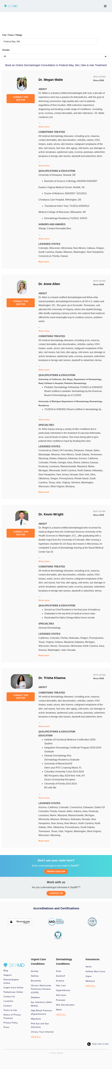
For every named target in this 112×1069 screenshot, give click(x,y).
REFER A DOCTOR (56, 871)
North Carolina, (69, 470)
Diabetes (35, 997)
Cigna (89, 976)
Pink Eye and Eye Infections (40, 1025)
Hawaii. (64, 256)
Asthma (35, 976)
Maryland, (82, 466)
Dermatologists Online (11, 981)
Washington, (80, 252)
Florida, (56, 256)
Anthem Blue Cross (95, 971)
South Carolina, (46, 252)
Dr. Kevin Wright (50, 514)
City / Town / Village (12, 35)
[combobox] (55, 56)
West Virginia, (57, 486)
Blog (6, 970)
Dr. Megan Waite (50, 79)
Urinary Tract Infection (42, 1032)
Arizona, (83, 458)
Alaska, (59, 252)
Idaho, (97, 450)
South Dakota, (82, 454)
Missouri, (68, 252)
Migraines (36, 1019)
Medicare (90, 981)
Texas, (52, 482)
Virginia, (66, 482)
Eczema (60, 981)
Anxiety (34, 971)
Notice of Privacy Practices (12, 1016)
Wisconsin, (55, 248)
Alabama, (62, 458)
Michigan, (43, 470)
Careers (8, 1006)
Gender (6, 50)
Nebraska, (97, 470)
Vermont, (76, 482)
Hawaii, (89, 450)
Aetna (89, 966)
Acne (58, 971)
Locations (8, 1001)
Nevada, (74, 474)
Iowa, (70, 462)
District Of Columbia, (63, 450)
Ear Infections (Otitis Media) (41, 1004)
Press (6, 1027)
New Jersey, (63, 474)
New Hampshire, (95, 252)
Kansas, (94, 462)
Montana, (65, 819)
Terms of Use (10, 1010)
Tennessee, (96, 454)
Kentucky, (43, 466)
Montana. (70, 486)
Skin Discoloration (65, 1005)
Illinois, (77, 462)
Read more (43, 261)
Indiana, (91, 248)
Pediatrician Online (13, 992)
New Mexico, (80, 248)
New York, (84, 474)
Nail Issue (61, 995)
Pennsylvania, (67, 478)
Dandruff (60, 976)
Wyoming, (43, 458)
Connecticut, (45, 256)
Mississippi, (44, 454)
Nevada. (71, 650)
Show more (44, 127)
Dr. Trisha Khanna (51, 678)
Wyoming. (55, 835)
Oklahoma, (44, 478)
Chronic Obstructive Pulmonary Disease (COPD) (41, 989)
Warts (59, 1009)
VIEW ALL (36, 1037)
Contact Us (9, 996)
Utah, (59, 482)
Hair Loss (61, 985)
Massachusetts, (69, 466)
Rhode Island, (82, 478)
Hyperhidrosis (63, 990)
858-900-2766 (99, 1044)
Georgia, (62, 462)
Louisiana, (55, 466)
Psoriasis (60, 1000)
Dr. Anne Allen (49, 284)
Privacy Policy (11, 1022)
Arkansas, (73, 458)
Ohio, (93, 474)
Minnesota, (67, 248)
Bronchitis (36, 981)
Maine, (91, 466)
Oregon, (100, 248)
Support (8, 975)
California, (93, 458)
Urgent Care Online (13, 987)
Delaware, (79, 450)
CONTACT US (56, 893)
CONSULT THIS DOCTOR (20, 98)
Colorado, (43, 248)
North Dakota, (84, 470)
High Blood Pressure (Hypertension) (41, 1012)
